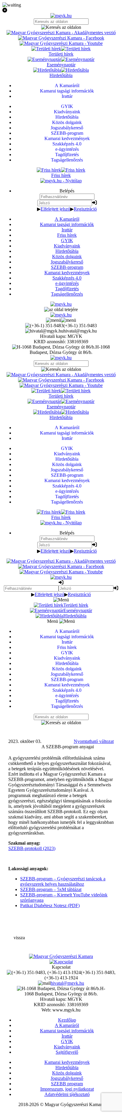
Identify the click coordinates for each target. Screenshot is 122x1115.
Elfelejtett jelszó (55, 208)
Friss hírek (67, 235)
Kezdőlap (67, 1020)
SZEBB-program (67, 267)
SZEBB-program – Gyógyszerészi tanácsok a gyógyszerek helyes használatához (62, 881)
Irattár (67, 229)
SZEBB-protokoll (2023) (31, 848)
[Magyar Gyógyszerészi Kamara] (61, 956)
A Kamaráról (67, 219)
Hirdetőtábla (66, 251)
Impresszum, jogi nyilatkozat (67, 1089)
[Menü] (61, 320)
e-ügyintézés (67, 283)
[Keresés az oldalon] (61, 27)
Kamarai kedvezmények (67, 272)
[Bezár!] (61, 10)
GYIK (67, 240)
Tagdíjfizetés (67, 288)
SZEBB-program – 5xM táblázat (50, 889)
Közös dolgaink (67, 256)
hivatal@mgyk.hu (67, 983)
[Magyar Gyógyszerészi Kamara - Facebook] (61, 37)
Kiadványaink (67, 245)
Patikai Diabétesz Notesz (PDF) (50, 905)
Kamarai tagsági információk (67, 224)
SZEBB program (67, 1083)
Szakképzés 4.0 (66, 277)
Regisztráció (85, 208)
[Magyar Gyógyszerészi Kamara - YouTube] (61, 43)
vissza (19, 937)
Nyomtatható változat (94, 741)
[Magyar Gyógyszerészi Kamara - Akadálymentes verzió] (61, 32)
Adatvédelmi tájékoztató (67, 1094)
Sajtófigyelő (67, 1052)
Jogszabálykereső (67, 261)
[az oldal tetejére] (61, 309)
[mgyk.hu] (61, 15)
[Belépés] (94, 202)
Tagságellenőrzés (67, 294)
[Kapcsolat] (61, 961)
